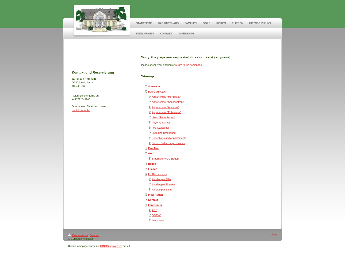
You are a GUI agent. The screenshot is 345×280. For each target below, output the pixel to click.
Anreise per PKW (161, 179)
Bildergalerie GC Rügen (165, 158)
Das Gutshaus (157, 91)
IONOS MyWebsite (111, 246)
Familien (153, 148)
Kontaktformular (81, 110)
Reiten (152, 163)
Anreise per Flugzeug (164, 184)
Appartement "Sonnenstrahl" (168, 102)
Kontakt (153, 199)
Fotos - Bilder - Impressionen (168, 143)
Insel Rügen (155, 194)
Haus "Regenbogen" (163, 117)
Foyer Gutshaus (161, 122)
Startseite (154, 86)
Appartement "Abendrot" (165, 107)
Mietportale (158, 220)
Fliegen (152, 169)
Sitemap (94, 235)
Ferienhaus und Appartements (169, 138)
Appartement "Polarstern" (166, 112)
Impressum (155, 205)
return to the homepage (188, 64)
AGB (154, 210)
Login (274, 234)
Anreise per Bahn (162, 189)
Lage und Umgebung (164, 132)
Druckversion (80, 235)
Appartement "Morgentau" (166, 96)
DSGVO (156, 215)
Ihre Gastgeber (160, 127)
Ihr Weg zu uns (157, 174)
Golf (150, 153)
